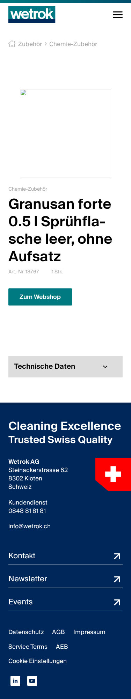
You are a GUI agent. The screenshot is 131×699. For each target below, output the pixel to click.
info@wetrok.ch (29, 526)
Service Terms (28, 647)
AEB (62, 647)
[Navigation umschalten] (118, 14)
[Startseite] (32, 14)
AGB (58, 632)
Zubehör (30, 44)
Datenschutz (26, 632)
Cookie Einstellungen (37, 661)
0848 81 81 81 (27, 511)
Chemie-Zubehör (73, 44)
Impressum (89, 632)
